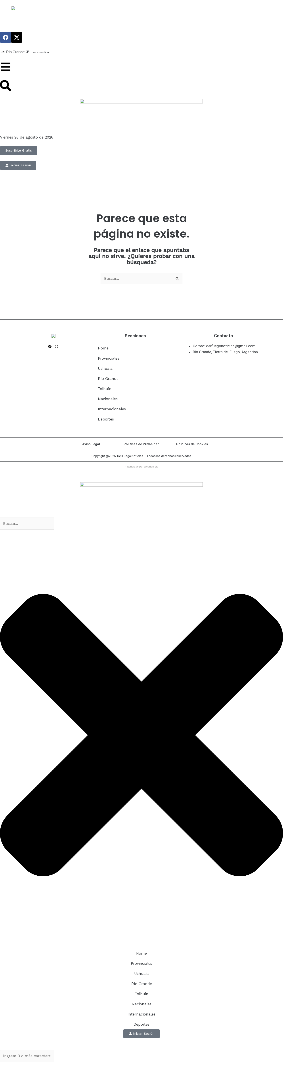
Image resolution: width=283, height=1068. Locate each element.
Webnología (151, 466)
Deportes (106, 419)
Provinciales (108, 358)
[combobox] (27, 524)
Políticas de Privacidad (141, 444)
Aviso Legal (91, 444)
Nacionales (108, 399)
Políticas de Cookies (192, 444)
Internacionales (112, 409)
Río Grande (108, 378)
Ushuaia (105, 368)
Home (103, 348)
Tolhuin (104, 389)
